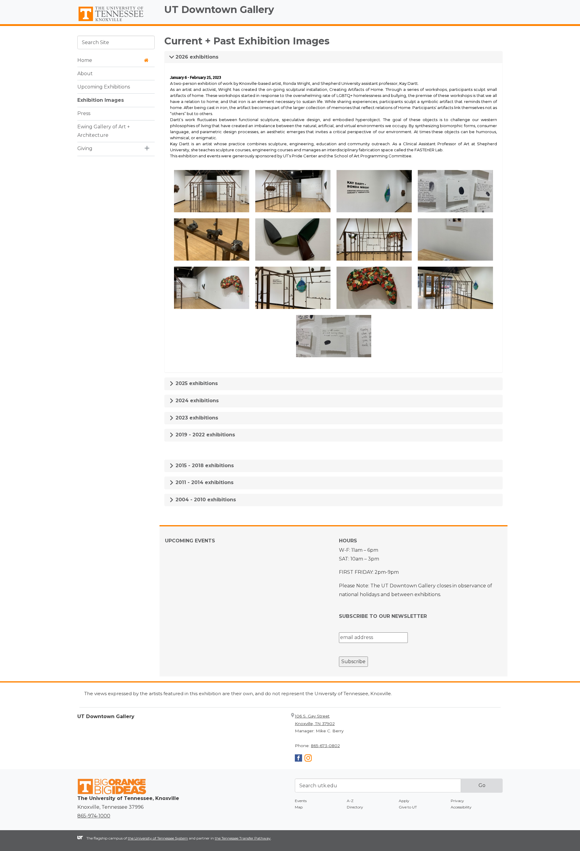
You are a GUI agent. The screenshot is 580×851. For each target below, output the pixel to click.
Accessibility (461, 807)
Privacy (457, 800)
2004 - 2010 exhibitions (205, 500)
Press (83, 113)
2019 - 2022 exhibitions (204, 435)
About (85, 73)
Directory (355, 807)
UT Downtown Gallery (219, 9)
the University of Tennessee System (158, 838)
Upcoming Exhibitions (103, 86)
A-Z (350, 800)
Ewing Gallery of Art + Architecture (103, 131)
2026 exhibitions (196, 57)
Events (301, 800)
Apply (404, 800)
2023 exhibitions (196, 418)
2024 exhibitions (196, 400)
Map (299, 807)
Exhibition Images (100, 100)
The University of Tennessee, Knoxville (116, 21)
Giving (84, 148)
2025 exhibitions (196, 383)
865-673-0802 (325, 745)
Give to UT (408, 807)
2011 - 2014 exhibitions (204, 482)
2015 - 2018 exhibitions (204, 465)
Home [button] (84, 60)
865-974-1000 (93, 816)
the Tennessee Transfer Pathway (243, 838)
